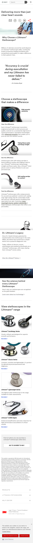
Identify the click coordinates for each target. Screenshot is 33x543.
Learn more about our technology (12, 294)
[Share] (29, 20)
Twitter (19, 20)
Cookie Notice (6, 531)
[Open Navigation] (30, 2)
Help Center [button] (7, 500)
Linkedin (24, 20)
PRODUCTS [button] (6, 490)
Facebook (15, 20)
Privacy (14, 510)
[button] (8, 539)
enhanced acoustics (11, 134)
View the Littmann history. (10, 258)
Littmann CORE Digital (9, 418)
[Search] (26, 2)
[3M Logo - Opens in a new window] (4, 2)
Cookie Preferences (13, 511)
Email (10, 20)
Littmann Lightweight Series (10, 389)
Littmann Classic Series (9, 359)
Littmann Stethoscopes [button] (12, 495)
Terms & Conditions (22, 510)
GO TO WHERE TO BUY (16, 445)
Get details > (4, 338)
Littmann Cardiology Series (10, 331)
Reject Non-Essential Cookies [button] (10, 535)
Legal (10, 510)
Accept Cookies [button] (24, 535)
